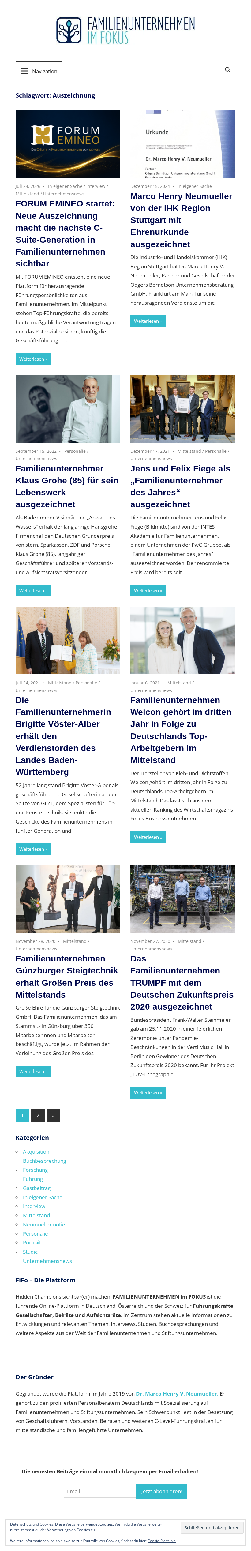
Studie (30, 1251)
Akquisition (36, 1151)
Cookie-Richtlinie (162, 1540)
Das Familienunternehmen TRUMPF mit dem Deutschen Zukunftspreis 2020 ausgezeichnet (182, 982)
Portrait (32, 1242)
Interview (95, 186)
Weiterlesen (31, 359)
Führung (33, 1178)
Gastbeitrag (37, 1188)
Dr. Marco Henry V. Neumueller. (177, 1393)
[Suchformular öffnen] (228, 69)
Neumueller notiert (46, 1224)
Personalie (75, 451)
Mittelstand (27, 194)
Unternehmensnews (64, 194)
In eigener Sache (65, 186)
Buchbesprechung (44, 1160)
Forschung (35, 1169)
